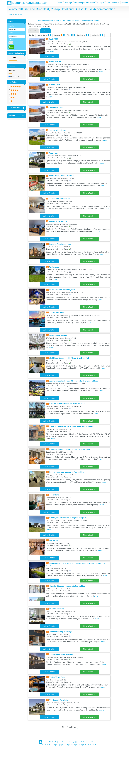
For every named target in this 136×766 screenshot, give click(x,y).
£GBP (108, 3)
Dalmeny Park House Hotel (60, 244)
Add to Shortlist (49, 56)
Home (60, 3)
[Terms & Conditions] (83, 742)
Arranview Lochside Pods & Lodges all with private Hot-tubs (73, 381)
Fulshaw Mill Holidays (57, 130)
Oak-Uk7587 (53, 39)
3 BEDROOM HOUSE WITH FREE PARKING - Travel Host (72, 426)
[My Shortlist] (53, 742)
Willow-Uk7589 (54, 85)
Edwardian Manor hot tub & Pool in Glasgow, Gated (69, 449)
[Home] (46, 742)
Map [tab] (45, 31)
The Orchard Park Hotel (58, 700)
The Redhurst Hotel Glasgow (61, 654)
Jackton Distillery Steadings (60, 632)
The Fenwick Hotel (56, 312)
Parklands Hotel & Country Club (62, 290)
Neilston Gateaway (56, 609)
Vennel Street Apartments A (59, 198)
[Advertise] (61, 742)
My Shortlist (90, 3)
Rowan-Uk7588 (54, 62)
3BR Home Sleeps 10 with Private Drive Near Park (69, 358)
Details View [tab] (34, 31)
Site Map (124, 3)
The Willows (54, 495)
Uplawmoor (53, 153)
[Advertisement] (119, 51)
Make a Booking (89, 56)
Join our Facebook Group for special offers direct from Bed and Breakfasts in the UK (69, 21)
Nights (10, 39)
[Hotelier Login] (71, 742)
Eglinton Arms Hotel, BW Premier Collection (67, 404)
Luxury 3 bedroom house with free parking (66, 472)
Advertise (115, 3)
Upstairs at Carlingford (57, 221)
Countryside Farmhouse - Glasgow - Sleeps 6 (67, 518)
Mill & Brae (53, 540)
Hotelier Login (79, 3)
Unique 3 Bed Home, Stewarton (61, 176)
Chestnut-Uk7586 (55, 107)
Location (11, 26)
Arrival (10, 33)
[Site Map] (94, 742)
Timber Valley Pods (57, 677)
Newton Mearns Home (58, 335)
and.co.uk (29, 2)
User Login (68, 3)
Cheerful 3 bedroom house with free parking (67, 586)
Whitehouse (54, 267)
